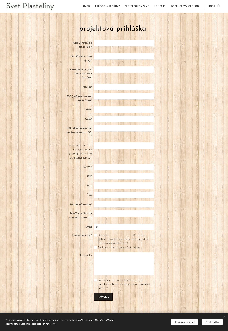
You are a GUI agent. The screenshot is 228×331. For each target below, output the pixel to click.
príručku (102, 284)
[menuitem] (87, 6)
